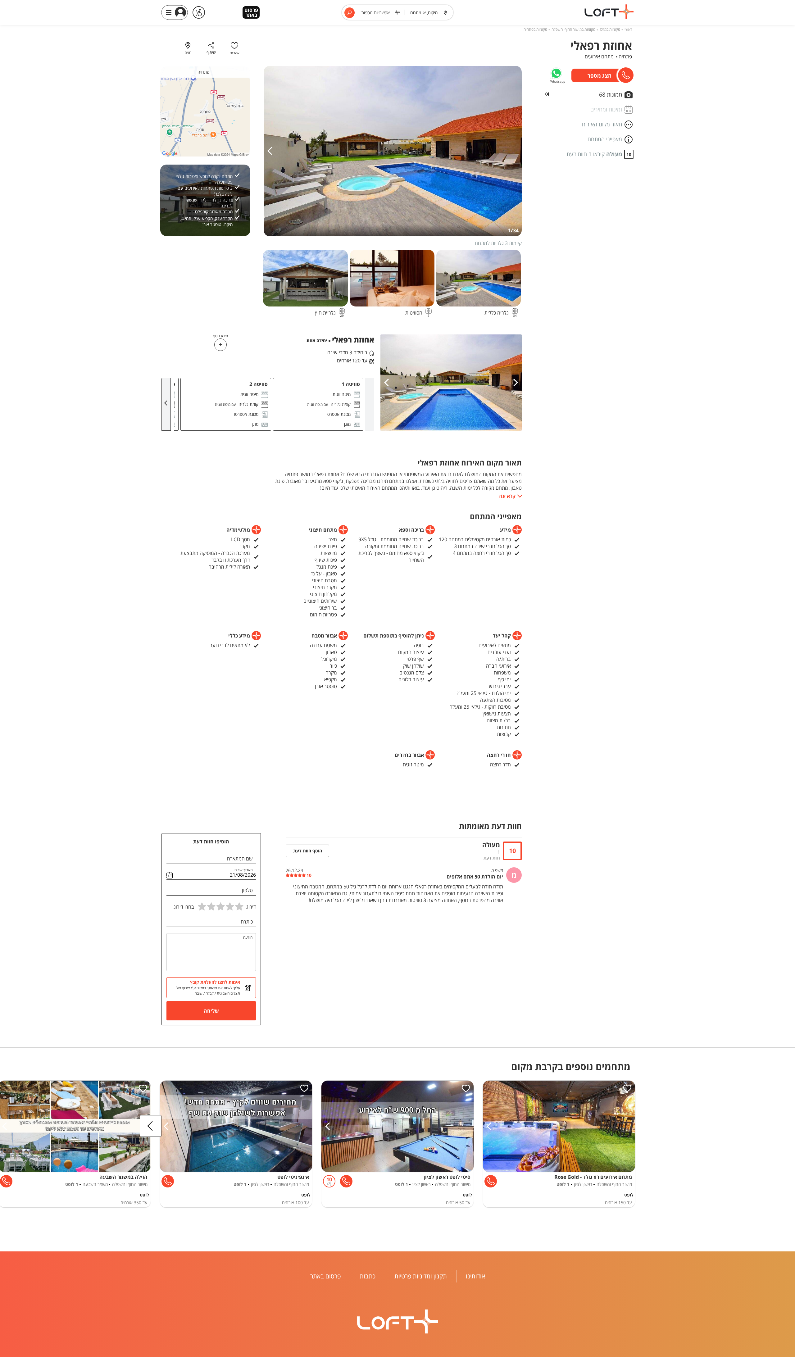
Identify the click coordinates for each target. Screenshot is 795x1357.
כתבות (367, 1276)
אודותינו (475, 1276)
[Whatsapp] (556, 73)
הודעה (247, 937)
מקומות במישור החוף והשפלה (573, 29)
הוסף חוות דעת (307, 851)
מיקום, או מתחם (424, 13)
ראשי (628, 29)
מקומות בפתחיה (535, 29)
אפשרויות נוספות (375, 13)
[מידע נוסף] (220, 344)
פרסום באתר (251, 12)
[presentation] (271, 151)
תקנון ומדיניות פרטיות (420, 1276)
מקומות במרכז (610, 29)
